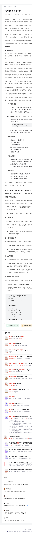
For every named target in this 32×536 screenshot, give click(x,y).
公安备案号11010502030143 (14, 531)
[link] (5, 6)
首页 (5, 6)
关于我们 (25, 529)
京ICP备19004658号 (26, 531)
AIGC (22, 14)
